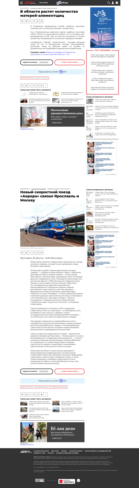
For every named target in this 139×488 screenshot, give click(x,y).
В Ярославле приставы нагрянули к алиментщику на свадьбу (72, 93)
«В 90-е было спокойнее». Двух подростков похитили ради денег (105, 133)
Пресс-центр (55, 451)
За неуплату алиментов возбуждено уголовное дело (38, 93)
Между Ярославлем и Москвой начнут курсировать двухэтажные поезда (39, 403)
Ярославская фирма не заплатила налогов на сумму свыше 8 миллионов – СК (72, 100)
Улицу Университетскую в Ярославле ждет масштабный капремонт (102, 80)
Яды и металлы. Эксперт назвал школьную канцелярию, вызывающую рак (105, 214)
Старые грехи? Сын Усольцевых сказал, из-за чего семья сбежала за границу (106, 194)
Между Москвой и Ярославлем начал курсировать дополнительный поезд (39, 416)
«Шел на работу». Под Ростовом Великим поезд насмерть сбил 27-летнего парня (72, 403)
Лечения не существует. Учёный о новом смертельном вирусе (105, 100)
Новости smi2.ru (27, 129)
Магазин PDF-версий (75, 451)
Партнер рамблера (51, 480)
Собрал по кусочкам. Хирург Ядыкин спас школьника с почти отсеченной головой (107, 107)
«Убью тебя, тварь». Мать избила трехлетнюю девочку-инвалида (102, 56)
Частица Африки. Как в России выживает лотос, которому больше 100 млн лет (106, 200)
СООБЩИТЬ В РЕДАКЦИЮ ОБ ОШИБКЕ (67, 453)
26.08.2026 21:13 (25, 189)
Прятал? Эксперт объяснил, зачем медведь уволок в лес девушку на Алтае (106, 128)
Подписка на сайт (39, 453)
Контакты (51, 453)
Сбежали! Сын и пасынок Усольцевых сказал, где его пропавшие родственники (107, 207)
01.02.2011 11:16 (24, 8)
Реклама (64, 451)
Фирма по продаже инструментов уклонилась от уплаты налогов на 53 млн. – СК (52, 53)
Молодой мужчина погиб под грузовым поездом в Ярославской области (40, 409)
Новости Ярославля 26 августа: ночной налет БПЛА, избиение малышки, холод (102, 64)
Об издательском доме (41, 451)
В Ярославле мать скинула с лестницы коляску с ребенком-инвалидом (102, 72)
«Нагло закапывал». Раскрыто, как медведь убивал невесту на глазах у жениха (106, 121)
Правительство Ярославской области (32, 248)
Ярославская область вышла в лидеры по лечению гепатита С (102, 88)
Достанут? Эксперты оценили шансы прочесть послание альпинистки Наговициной (107, 220)
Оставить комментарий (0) (69, 62)
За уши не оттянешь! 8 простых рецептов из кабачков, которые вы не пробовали (107, 227)
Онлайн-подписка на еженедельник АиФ (98, 451)
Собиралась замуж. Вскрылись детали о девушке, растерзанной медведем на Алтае (105, 114)
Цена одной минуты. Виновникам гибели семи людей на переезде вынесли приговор (72, 409)
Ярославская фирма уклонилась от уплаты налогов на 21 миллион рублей (39, 100)
